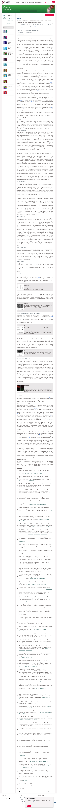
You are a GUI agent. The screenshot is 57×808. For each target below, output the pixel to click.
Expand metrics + (21, 34)
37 (34, 408)
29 (28, 105)
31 (43, 105)
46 (39, 434)
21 (20, 100)
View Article (26, 473)
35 (21, 110)
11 (51, 82)
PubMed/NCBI (39, 473)
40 (17, 413)
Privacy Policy (29, 803)
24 (31, 101)
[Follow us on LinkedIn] (6, 798)
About (17, 2)
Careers (21, 799)
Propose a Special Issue (7, 9)
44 (46, 418)
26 (33, 101)
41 (50, 415)
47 (27, 437)
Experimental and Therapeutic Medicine (12, 6)
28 (28, 104)
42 (51, 415)
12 (50, 85)
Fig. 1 (38, 277)
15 (51, 85)
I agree (28, 805)
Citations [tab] (24, 14)
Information (31, 2)
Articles (26, 2)
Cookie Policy (35, 801)
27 (27, 104)
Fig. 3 (51, 316)
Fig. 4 (26, 344)
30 (42, 105)
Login (45, 2)
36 (49, 397)
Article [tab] (19, 14)
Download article (49, 15)
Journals (22, 2)
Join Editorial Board (6, 7)
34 (20, 110)
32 (23, 107)
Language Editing (38, 2)
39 (25, 410)
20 (38, 90)
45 (23, 433)
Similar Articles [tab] (31, 14)
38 (36, 408)
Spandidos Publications (24, 797)
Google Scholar (33, 473)
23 (21, 100)
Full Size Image (9, 18)
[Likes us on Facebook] (9, 798)
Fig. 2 (33, 294)
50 (51, 438)
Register (49, 2)
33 (51, 107)
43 (38, 418)
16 (37, 90)
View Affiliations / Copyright (23, 27)
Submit (53, 2)
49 (29, 437)
